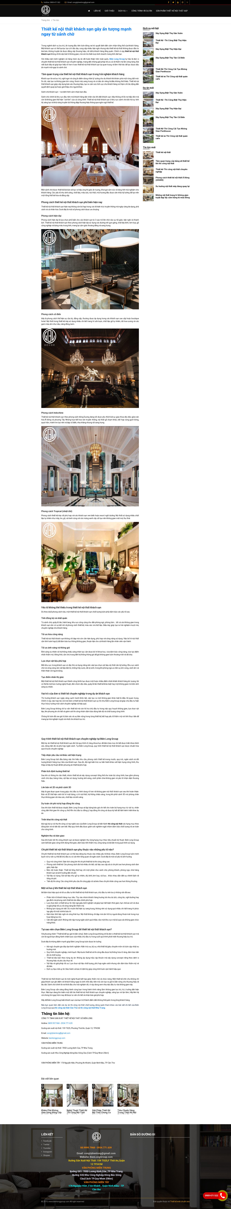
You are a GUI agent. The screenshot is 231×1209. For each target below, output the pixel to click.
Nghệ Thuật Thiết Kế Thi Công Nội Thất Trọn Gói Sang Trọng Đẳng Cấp (77, 1113)
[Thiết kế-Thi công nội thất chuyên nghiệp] (148, 172)
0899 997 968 (53, 1023)
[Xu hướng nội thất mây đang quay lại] (148, 189)
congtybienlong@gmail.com (58, 1033)
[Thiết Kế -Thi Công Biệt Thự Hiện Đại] (148, 43)
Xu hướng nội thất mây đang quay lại (173, 186)
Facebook (47, 1141)
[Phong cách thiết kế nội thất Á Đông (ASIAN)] (148, 180)
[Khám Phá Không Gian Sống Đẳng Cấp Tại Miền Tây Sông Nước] (52, 1095)
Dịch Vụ (122, 11)
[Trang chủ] (88, 11)
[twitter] (173, 2)
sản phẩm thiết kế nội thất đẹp (172, 11)
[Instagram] (182, 2)
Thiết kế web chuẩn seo (180, 1201)
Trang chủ (45, 20)
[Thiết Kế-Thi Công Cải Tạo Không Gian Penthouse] (148, 71)
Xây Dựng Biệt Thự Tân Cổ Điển (170, 58)
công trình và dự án (141, 11)
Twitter (46, 1144)
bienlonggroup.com (57, 1038)
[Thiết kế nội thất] (148, 155)
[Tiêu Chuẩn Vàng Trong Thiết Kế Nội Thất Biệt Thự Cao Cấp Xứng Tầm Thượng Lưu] (128, 1095)
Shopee (46, 1155)
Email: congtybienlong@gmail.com (80, 2)
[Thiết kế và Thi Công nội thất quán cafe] (148, 79)
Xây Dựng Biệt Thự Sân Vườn (169, 33)
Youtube (47, 1148)
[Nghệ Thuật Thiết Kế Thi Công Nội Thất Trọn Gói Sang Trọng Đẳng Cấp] (77, 1095)
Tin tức (56, 20)
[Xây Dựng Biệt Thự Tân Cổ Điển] (148, 62)
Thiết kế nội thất (163, 152)
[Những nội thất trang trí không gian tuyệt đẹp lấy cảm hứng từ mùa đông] (148, 197)
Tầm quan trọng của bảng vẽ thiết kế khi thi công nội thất (172, 162)
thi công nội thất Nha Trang (92, 1008)
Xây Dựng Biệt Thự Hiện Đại (168, 49)
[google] (178, 2)
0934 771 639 (66, 1023)
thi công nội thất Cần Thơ (66, 1008)
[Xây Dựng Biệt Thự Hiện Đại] (148, 52)
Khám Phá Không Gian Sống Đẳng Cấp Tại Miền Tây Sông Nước (51, 1113)
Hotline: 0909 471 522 (51, 2)
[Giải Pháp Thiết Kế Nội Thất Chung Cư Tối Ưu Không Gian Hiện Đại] (102, 1095)
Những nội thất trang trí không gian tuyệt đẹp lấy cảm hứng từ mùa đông (173, 196)
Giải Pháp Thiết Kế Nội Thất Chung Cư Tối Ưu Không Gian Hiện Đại (101, 1113)
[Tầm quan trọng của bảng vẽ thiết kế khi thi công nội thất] (148, 163)
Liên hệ (97, 11)
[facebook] (168, 2)
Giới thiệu (109, 11)
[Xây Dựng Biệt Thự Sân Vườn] (148, 35)
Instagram (47, 1152)
